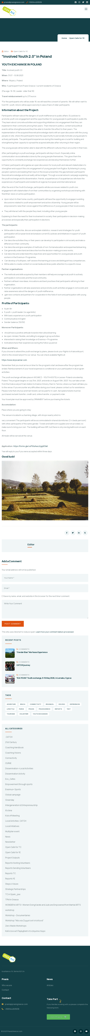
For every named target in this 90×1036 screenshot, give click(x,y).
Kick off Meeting (12, 815)
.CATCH (8, 737)
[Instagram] (81, 1031)
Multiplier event (12, 831)
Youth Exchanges (40, 714)
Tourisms (11, 714)
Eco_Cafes (10, 779)
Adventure (11, 704)
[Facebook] (75, 1031)
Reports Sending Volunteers (18, 868)
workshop (9, 910)
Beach (22, 704)
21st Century (11, 742)
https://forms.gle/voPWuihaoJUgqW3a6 (30, 446)
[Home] (9, 958)
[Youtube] (86, 1031)
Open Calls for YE (76, 38)
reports (58, 709)
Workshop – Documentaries (17, 915)
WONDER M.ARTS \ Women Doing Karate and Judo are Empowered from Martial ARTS (43, 904)
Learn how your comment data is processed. (55, 632)
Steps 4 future (11, 884)
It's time (8, 810)
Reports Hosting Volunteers (17, 863)
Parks (21, 709)
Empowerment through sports (18, 784)
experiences (75, 704)
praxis (31, 709)
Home (64, 38)
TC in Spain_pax (12, 894)
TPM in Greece (12, 899)
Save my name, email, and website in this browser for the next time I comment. (37, 596)
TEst (69, 709)
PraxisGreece (44, 709)
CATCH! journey (23, 665)
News (7, 836)
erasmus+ (50, 704)
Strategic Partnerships (15, 889)
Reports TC (10, 873)
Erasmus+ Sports (13, 789)
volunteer (24, 714)
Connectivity (11, 758)
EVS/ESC (62, 704)
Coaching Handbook (14, 747)
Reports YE (10, 878)
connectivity (35, 704)
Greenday (9, 800)
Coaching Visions (13, 752)
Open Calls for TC (13, 847)
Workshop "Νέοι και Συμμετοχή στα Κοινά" (24, 920)
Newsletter (10, 841)
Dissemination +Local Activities (19, 768)
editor (6, 51)
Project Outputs (12, 857)
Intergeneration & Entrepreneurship (21, 805)
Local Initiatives (12, 826)
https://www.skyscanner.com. (14, 360)
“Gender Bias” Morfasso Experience (31, 652)
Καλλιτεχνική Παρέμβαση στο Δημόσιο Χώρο (25, 931)
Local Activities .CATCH (15, 821)
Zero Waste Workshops (15, 925)
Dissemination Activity (15, 773)
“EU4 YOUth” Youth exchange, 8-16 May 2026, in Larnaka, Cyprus (43, 678)
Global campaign (13, 794)
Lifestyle (10, 709)
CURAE (8, 763)
